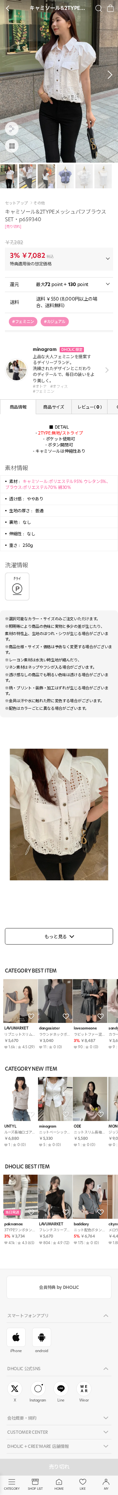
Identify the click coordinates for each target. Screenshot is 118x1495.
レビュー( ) (89, 407)
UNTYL (10, 1126)
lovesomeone (85, 1028)
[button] (108, 74)
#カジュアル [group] (55, 321)
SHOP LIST (35, 1488)
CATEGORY (11, 1488)
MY (106, 1488)
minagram (47, 1126)
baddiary (81, 1224)
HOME (59, 1488)
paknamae (13, 1224)
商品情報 (18, 407)
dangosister (49, 1028)
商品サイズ (53, 407)
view (105, 370)
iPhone (16, 1350)
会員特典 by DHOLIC (59, 1287)
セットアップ (16, 203)
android (41, 1350)
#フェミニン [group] (23, 321)
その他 (39, 203)
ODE (77, 1126)
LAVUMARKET (16, 1028)
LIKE (83, 1488)
